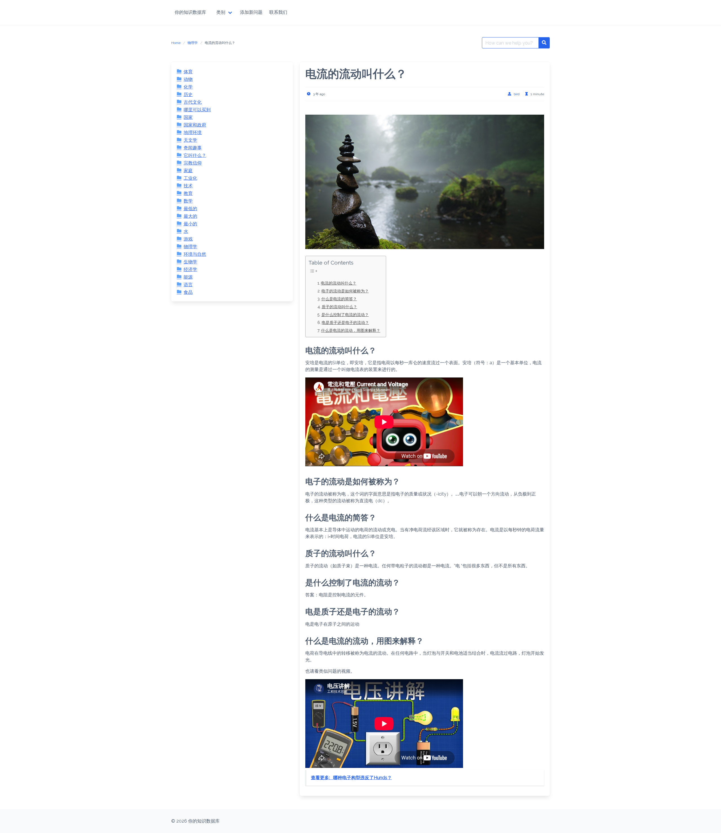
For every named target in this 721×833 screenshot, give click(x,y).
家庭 (188, 170)
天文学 (190, 140)
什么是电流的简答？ (339, 298)
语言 (188, 284)
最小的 (190, 223)
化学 (188, 87)
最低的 (190, 208)
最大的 (190, 216)
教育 (188, 193)
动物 (188, 79)
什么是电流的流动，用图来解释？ (350, 330)
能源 (188, 277)
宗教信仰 (193, 163)
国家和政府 (195, 125)
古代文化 (193, 102)
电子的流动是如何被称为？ (345, 290)
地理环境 (193, 132)
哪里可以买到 (197, 109)
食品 (188, 292)
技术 (188, 185)
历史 (188, 94)
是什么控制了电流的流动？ (345, 314)
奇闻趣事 (193, 147)
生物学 (190, 262)
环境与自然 (195, 254)
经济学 (190, 269)
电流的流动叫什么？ (338, 283)
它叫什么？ (195, 155)
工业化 (190, 178)
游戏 (188, 239)
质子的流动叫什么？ (339, 306)
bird (517, 94)
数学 (188, 201)
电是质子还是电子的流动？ (345, 322)
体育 (188, 71)
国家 (188, 117)
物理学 (193, 43)
